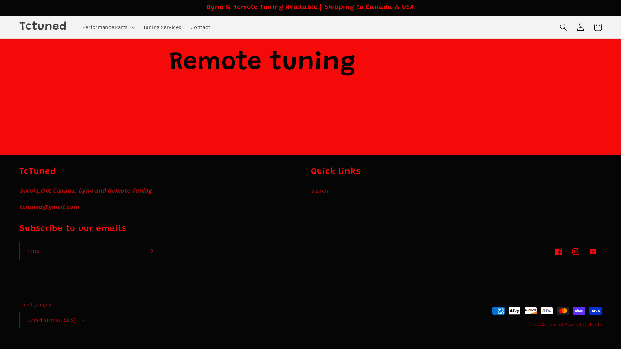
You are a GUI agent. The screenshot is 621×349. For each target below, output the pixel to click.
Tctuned (556, 324)
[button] (108, 27)
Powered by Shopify (583, 324)
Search (319, 190)
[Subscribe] (150, 251)
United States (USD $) (51, 320)
